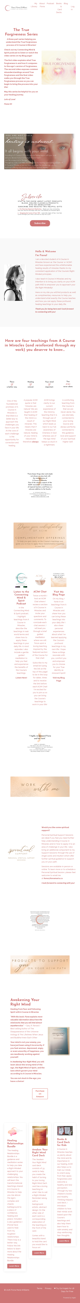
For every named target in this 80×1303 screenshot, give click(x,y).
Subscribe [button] (40, 223)
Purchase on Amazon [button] (40, 1094)
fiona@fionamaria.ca (53, 878)
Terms (39, 1288)
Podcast (50, 3)
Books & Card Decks (59, 7)
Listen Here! (21, 678)
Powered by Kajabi (69, 1298)
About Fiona (42, 5)
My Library (34, 5)
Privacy (48, 1288)
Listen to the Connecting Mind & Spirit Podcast (21, 598)
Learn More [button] (14, 1266)
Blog (66, 3)
